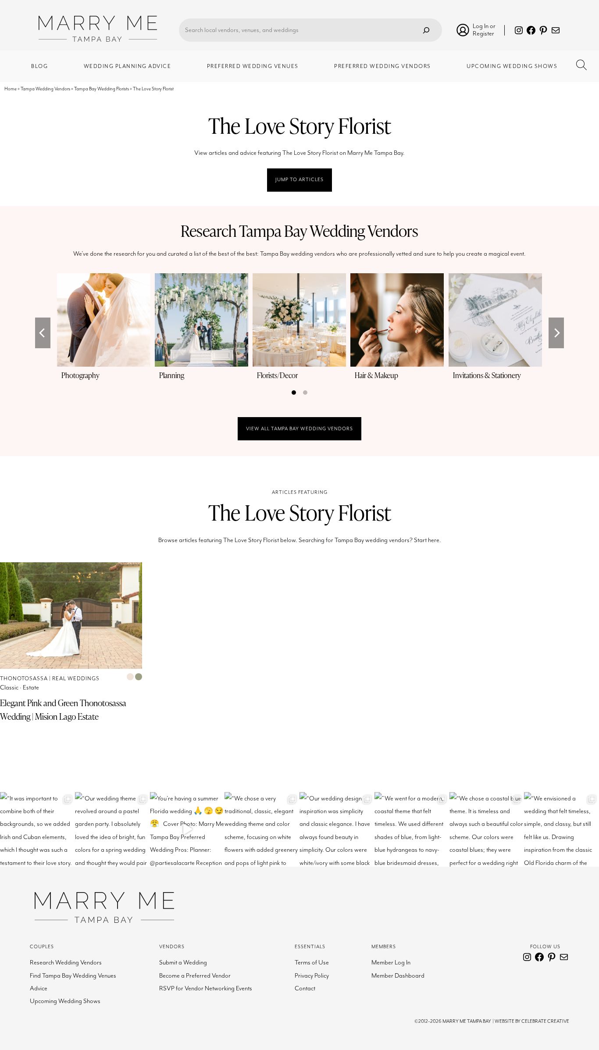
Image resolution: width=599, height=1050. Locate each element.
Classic (9, 687)
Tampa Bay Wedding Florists (101, 89)
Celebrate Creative (545, 1021)
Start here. (427, 540)
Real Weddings (76, 678)
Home (10, 89)
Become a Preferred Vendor (195, 975)
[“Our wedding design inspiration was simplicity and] (337, 829)
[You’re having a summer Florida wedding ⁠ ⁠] (187, 829)
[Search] (426, 30)
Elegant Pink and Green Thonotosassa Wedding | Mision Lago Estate (63, 709)
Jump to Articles (299, 179)
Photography (80, 375)
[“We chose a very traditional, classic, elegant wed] (262, 829)
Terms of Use (312, 962)
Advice (38, 988)
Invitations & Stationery (487, 375)
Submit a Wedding (183, 962)
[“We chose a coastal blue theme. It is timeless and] (486, 829)
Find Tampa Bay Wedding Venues (73, 975)
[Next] (556, 333)
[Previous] (42, 333)
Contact (305, 988)
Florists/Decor (277, 375)
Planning (171, 375)
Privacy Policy (312, 975)
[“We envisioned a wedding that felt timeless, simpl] (561, 829)
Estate (31, 687)
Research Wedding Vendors (66, 962)
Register (483, 33)
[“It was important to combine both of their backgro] (37, 829)
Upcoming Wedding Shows (65, 1001)
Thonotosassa (24, 678)
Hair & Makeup (376, 375)
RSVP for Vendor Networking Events (205, 988)
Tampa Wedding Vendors (45, 89)
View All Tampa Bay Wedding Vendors (299, 429)
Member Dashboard (397, 975)
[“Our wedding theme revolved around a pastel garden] (112, 829)
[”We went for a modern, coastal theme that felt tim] (411, 829)
